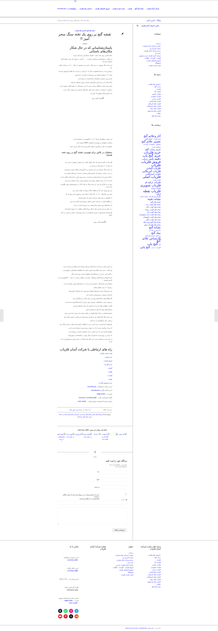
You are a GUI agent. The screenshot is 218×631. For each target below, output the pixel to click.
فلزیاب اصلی (152, 176)
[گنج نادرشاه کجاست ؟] (216, 315)
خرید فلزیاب (108, 357)
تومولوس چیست (156, 147)
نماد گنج (80, 417)
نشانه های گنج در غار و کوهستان (150, 214)
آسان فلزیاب (157, 139)
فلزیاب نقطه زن (152, 192)
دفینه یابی (82, 414)
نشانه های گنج (156, 116)
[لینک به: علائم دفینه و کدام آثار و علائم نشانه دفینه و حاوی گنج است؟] (122, 437)
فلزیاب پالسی (156, 94)
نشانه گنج (85, 417)
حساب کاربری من (155, 48)
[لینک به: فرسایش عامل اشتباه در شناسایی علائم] (79, 437)
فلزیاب (110, 379)
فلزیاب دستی (156, 99)
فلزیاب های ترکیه (155, 108)
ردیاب (145, 159)
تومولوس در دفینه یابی (149, 144)
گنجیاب (110, 368)
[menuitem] (153, 8)
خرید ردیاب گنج (153, 149)
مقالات (158, 113)
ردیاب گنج (158, 86)
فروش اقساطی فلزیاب (153, 60)
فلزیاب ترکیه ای (153, 182)
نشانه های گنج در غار (154, 212)
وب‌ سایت (96, 487)
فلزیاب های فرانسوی (154, 111)
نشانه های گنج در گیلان (153, 219)
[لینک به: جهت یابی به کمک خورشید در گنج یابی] (70, 437)
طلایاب (109, 372)
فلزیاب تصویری (156, 96)
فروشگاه (158, 63)
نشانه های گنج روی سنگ (152, 222)
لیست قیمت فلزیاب (106, 353)
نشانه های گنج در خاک (153, 207)
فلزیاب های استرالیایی (154, 106)
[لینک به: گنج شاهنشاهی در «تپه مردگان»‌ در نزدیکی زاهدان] (61, 437)
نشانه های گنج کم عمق (152, 224)
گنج (160, 244)
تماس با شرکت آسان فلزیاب (152, 46)
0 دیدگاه (87, 410)
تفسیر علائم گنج (90, 414)
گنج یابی (65, 414)
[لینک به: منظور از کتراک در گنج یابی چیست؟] (96, 437)
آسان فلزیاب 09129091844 (146, 628)
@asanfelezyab (72, 560)
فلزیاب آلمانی (153, 168)
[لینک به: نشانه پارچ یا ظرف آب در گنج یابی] (87, 437)
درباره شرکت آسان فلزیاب (152, 51)
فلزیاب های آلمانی (155, 101)
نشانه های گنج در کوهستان (152, 217)
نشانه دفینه (154, 199)
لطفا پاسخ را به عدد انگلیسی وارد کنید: (89, 499)
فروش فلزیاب (108, 361)
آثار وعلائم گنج (100, 414)
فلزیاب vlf (157, 91)
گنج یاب (109, 375)
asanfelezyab (91, 386)
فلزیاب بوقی (157, 180)
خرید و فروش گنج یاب (105, 383)
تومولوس (158, 144)
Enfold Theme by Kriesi (131, 628)
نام (98, 471)
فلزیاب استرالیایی (153, 174)
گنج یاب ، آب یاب (156, 247)
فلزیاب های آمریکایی (154, 104)
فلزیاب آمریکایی (151, 171)
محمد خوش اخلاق (74, 410)
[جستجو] (137, 25)
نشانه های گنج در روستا (153, 209)
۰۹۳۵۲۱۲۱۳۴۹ (68, 600)
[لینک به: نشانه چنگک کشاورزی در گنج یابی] (114, 437)
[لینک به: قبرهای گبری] (105, 437)
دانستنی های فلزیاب (154, 84)
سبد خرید (158, 53)
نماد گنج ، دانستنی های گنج (153, 236)
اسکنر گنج (149, 139)
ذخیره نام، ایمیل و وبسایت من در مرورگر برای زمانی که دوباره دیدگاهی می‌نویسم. (81, 495)
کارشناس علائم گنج (73, 414)
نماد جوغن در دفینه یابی (155, 230)
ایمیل (97, 479)
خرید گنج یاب (108, 364)
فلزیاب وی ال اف (155, 196)
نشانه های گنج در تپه (153, 204)
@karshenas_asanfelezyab (88, 397)
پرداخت (158, 43)
